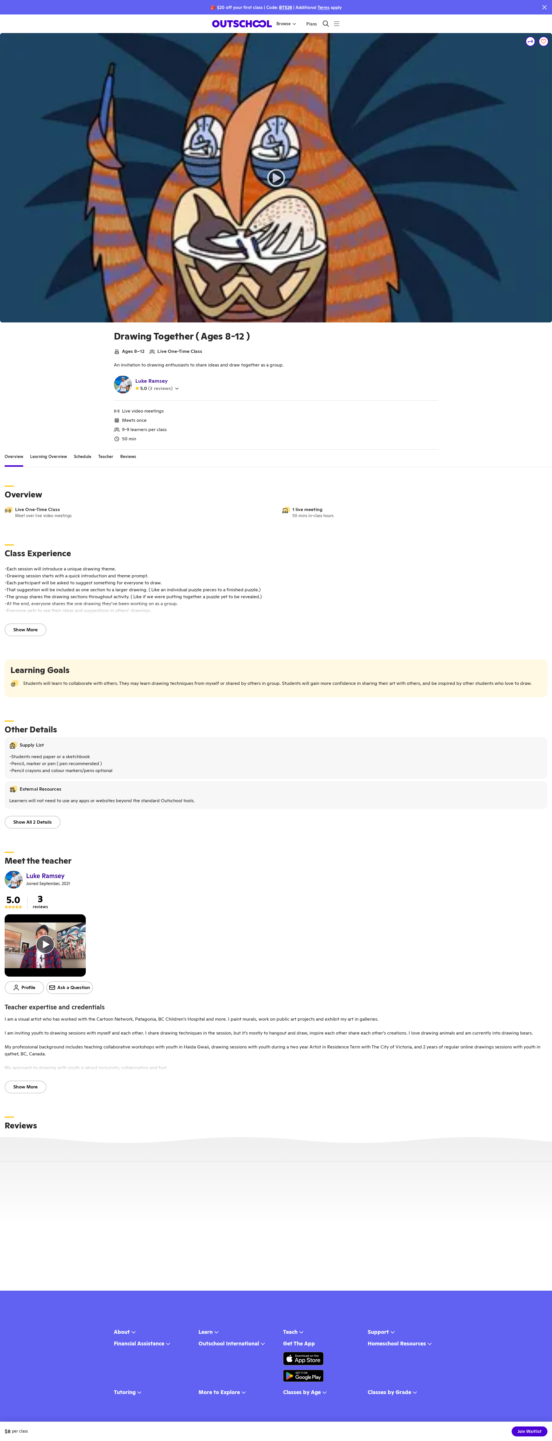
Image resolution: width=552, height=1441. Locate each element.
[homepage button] (242, 24)
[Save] (544, 41)
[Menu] (337, 24)
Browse (283, 23)
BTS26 (285, 7)
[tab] (14, 457)
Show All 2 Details (32, 822)
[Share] (530, 41)
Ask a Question (73, 987)
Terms (323, 7)
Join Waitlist (530, 1431)
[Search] (325, 23)
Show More (25, 630)
